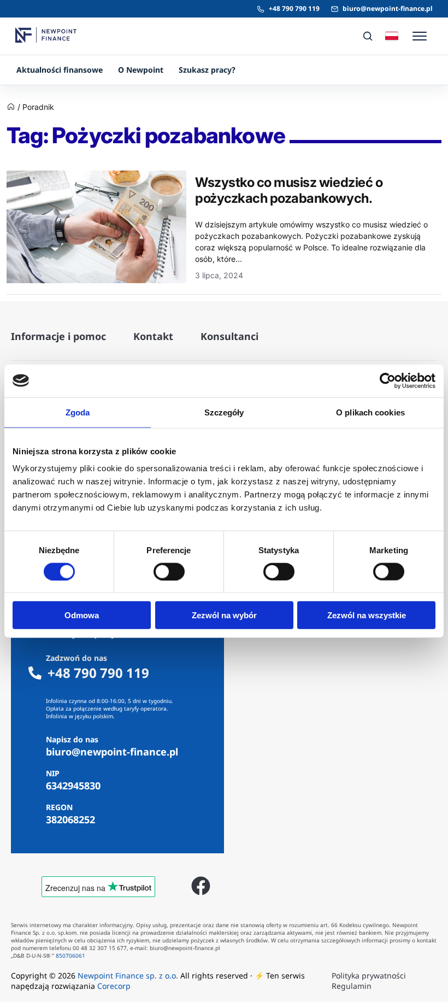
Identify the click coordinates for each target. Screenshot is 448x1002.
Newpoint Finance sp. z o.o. (128, 975)
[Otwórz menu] (419, 36)
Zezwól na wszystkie (366, 615)
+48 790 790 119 (294, 8)
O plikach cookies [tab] (370, 412)
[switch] (169, 571)
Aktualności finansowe (59, 70)
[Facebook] (200, 885)
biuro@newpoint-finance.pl (388, 8)
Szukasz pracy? (207, 70)
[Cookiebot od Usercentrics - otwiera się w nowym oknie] (387, 380)
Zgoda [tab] (78, 412)
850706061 (70, 955)
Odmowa (81, 615)
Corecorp (114, 986)
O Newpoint (140, 70)
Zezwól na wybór (224, 615)
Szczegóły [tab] (224, 412)
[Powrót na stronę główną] (11, 108)
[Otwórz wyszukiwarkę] (367, 36)
